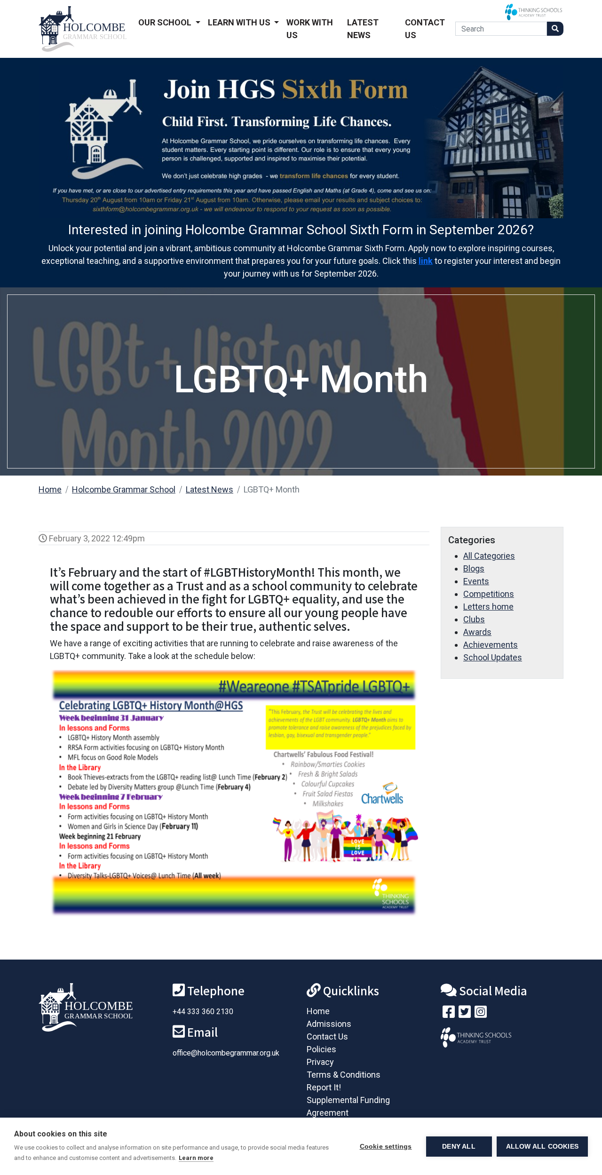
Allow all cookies (542, 1146)
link (426, 261)
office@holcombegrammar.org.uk (226, 1052)
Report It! (324, 1087)
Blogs (473, 568)
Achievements (490, 645)
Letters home (488, 606)
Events (476, 581)
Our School (165, 22)
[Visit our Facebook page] (449, 1014)
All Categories (489, 556)
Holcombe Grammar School (123, 489)
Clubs (474, 619)
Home (50, 489)
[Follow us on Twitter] (465, 1014)
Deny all (458, 1146)
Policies (321, 1049)
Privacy (320, 1062)
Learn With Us (240, 22)
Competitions (488, 594)
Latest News (363, 28)
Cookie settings (386, 1146)
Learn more (196, 1157)
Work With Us (309, 28)
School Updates (492, 657)
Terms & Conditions (343, 1075)
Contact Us (425, 28)
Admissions (329, 1024)
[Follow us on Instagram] (481, 1014)
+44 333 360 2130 (203, 1011)
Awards (477, 632)
